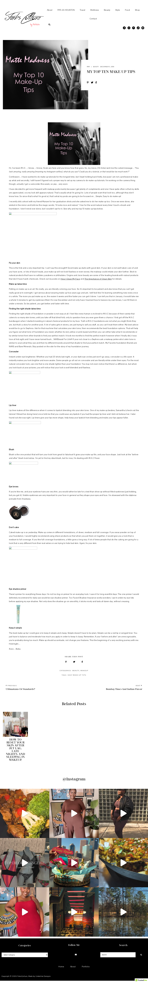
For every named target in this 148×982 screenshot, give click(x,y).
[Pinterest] (72, 955)
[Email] (76, 955)
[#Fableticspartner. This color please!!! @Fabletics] (123, 813)
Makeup (84, 671)
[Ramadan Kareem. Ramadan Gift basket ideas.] (74, 862)
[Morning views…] (123, 912)
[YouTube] (79, 955)
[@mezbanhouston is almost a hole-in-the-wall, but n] (123, 862)
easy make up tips (77, 675)
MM (88, 66)
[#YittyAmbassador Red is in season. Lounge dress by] (24, 912)
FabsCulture (22, 976)
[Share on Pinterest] (89, 82)
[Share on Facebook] (97, 82)
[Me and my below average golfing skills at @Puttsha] (74, 912)
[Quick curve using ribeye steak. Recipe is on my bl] (24, 813)
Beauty (96, 66)
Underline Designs (43, 976)
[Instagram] (68, 955)
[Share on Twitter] (93, 82)
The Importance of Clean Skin (98, 279)
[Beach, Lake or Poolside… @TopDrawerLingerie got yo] (24, 862)
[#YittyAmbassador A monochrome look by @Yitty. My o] (74, 813)
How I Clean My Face (70, 279)
